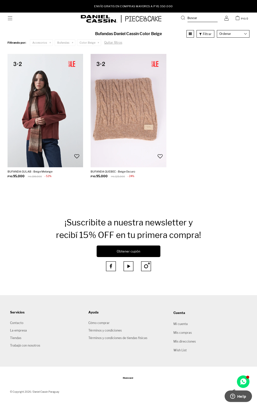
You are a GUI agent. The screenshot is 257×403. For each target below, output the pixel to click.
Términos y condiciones (105, 330)
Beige (87, 42)
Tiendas (15, 338)
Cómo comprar (99, 323)
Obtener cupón (128, 251)
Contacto (16, 323)
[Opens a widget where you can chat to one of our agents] (238, 396)
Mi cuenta (180, 324)
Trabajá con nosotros (25, 345)
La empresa (18, 330)
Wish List (180, 350)
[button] (199, 18)
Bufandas (63, 42)
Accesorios (39, 42)
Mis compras (182, 333)
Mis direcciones (184, 341)
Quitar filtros (113, 42)
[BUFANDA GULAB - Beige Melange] (45, 110)
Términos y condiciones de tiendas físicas (117, 338)
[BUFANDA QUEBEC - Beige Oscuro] (128, 110)
